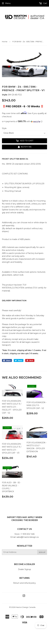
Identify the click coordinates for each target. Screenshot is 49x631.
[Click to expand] (24, 63)
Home (4, 41)
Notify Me (26, 147)
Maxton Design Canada (25, 607)
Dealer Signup (24, 569)
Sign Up (42, 552)
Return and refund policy (24, 583)
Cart (45, 3)
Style (4, 128)
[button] (24, 121)
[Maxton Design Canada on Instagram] (24, 596)
